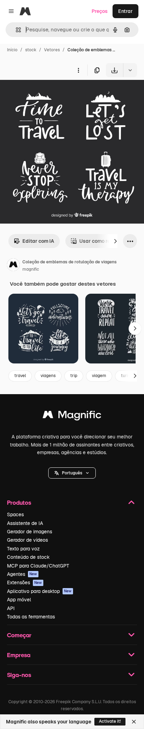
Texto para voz (23, 549)
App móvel (19, 599)
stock (30, 50)
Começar (19, 635)
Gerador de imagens (29, 531)
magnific (30, 269)
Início (12, 50)
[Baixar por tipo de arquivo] (130, 70)
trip (73, 375)
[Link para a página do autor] (13, 265)
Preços (100, 11)
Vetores (52, 50)
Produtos (19, 502)
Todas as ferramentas (31, 617)
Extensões (24, 582)
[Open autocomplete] (15, 29)
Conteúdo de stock (28, 557)
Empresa (18, 655)
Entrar (125, 11)
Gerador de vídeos (27, 540)
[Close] (134, 721)
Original (45, 93)
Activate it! (110, 721)
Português (72, 473)
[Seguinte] (115, 241)
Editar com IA (38, 241)
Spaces (15, 514)
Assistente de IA (25, 523)
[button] (72, 473)
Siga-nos (19, 674)
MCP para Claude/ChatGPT (38, 566)
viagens (48, 375)
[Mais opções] (78, 70)
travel (20, 375)
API (11, 608)
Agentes (22, 574)
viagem (99, 375)
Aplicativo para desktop (39, 591)
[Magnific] (72, 416)
